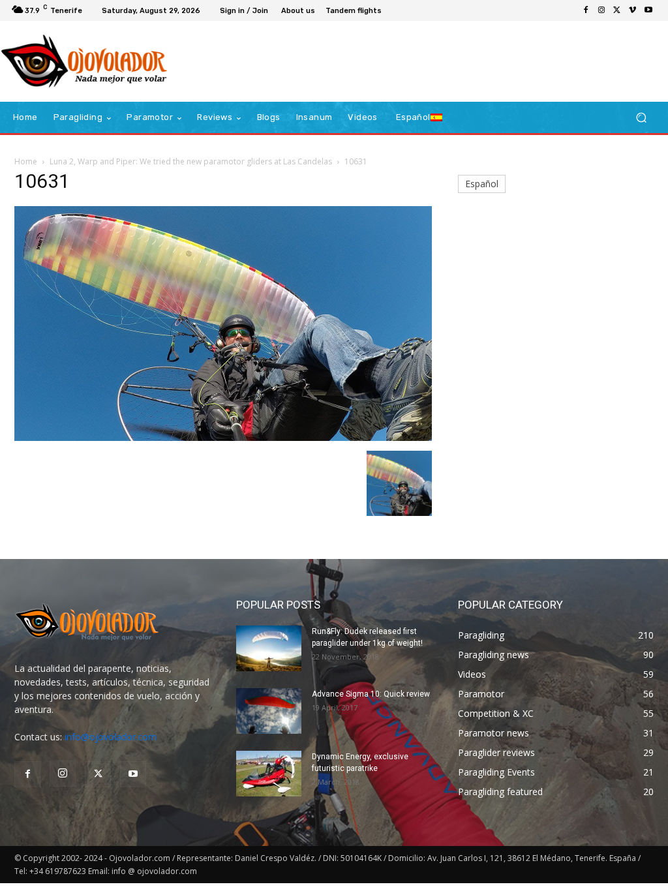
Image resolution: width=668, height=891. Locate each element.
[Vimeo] (633, 10)
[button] (641, 117)
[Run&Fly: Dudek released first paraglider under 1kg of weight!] (268, 648)
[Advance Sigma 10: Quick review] (268, 711)
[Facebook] (586, 10)
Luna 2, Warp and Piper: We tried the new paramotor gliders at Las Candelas (191, 161)
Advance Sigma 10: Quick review (371, 694)
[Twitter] (617, 10)
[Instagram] (601, 10)
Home (25, 161)
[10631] (223, 437)
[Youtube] (648, 10)
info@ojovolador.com (111, 737)
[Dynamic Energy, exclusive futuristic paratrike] (268, 773)
